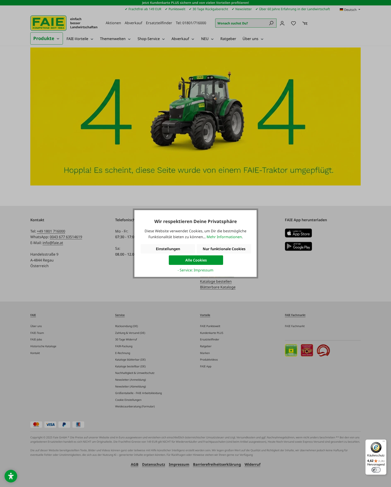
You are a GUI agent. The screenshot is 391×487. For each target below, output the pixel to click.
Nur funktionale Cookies (224, 248)
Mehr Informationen (224, 236)
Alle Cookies (196, 260)
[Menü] (383, 442)
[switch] (376, 470)
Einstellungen (168, 248)
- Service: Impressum (195, 270)
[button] (11, 476)
